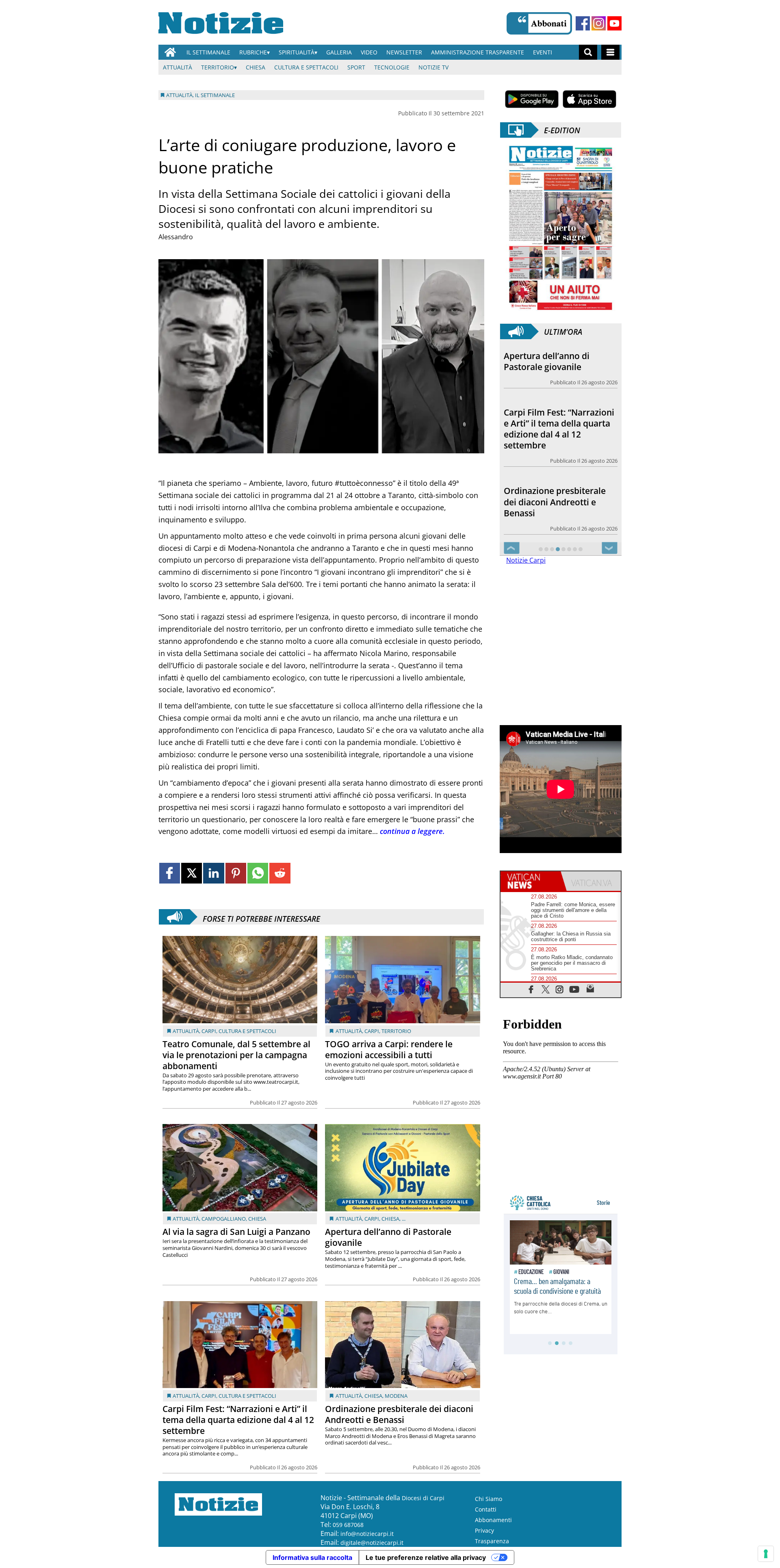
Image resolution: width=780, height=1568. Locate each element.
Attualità (177, 67)
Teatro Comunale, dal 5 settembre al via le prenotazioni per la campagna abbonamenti (236, 1055)
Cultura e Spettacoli (306, 67)
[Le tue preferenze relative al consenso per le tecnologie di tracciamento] (766, 1554)
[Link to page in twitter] (191, 873)
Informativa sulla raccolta (312, 1557)
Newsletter (404, 52)
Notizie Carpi (526, 560)
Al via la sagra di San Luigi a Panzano (236, 1231)
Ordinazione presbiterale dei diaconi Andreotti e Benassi (399, 1414)
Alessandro (175, 236)
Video (369, 52)
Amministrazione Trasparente (477, 52)
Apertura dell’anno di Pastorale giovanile (388, 1237)
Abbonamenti (493, 1520)
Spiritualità (296, 52)
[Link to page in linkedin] (213, 873)
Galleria (339, 52)
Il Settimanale (208, 52)
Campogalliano (224, 1218)
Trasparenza (492, 1541)
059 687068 (348, 1525)
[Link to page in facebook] (169, 873)
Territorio (217, 67)
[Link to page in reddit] (279, 873)
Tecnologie (392, 67)
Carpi (209, 1031)
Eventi (542, 52)
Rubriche (253, 52)
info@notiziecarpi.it (367, 1534)
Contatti (485, 1509)
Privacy (484, 1530)
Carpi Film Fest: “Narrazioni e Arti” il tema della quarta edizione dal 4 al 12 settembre (238, 1419)
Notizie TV (433, 67)
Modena (396, 1395)
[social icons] (531, 989)
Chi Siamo (488, 1499)
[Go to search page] (588, 52)
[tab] (530, 881)
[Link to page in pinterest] (235, 873)
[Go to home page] (170, 52)
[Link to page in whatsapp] (257, 873)
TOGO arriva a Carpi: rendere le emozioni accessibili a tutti (389, 1049)
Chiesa (255, 67)
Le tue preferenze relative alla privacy (426, 1557)
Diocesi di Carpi (423, 1498)
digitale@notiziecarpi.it (371, 1542)
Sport (356, 67)
